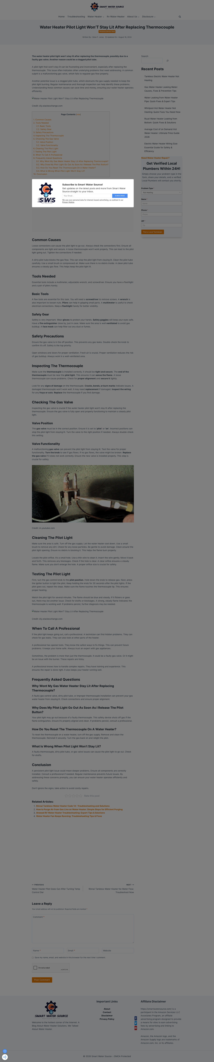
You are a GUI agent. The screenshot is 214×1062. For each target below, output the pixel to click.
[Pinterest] (135, 1028)
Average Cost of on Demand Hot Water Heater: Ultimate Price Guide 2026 (161, 133)
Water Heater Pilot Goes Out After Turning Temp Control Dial (56, 889)
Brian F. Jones (98, 37)
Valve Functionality (47, 145)
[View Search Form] (180, 17)
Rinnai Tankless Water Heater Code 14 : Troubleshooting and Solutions (73, 806)
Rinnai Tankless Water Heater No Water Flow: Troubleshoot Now (111, 889)
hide (78, 114)
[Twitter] (135, 1023)
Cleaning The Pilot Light (45, 148)
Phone (144, 210)
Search (144, 56)
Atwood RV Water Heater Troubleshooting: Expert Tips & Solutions (70, 813)
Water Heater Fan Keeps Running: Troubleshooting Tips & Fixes (69, 816)
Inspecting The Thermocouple (48, 135)
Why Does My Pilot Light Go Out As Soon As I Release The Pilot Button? (72, 164)
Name (37, 950)
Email (71, 950)
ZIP (143, 221)
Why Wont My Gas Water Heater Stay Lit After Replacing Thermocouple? (72, 161)
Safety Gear (44, 129)
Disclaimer (107, 1015)
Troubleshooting (76, 16)
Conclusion (40, 174)
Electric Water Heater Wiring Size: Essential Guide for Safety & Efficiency (161, 147)
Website (107, 950)
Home (61, 16)
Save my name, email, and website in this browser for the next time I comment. (70, 957)
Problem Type (147, 188)
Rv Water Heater (116, 16)
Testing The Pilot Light (45, 151)
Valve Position (44, 142)
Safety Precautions (43, 132)
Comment (38, 917)
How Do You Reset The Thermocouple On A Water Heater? (66, 167)
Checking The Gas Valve (46, 139)
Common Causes (42, 119)
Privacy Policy (107, 1019)
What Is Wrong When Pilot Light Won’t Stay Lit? (60, 171)
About (107, 1009)
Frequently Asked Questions (47, 158)
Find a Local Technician (152, 232)
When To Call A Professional (47, 155)
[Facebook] (135, 1018)
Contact (107, 1012)
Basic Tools (43, 126)
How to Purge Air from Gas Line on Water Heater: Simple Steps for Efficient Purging (79, 809)
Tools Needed (41, 123)
